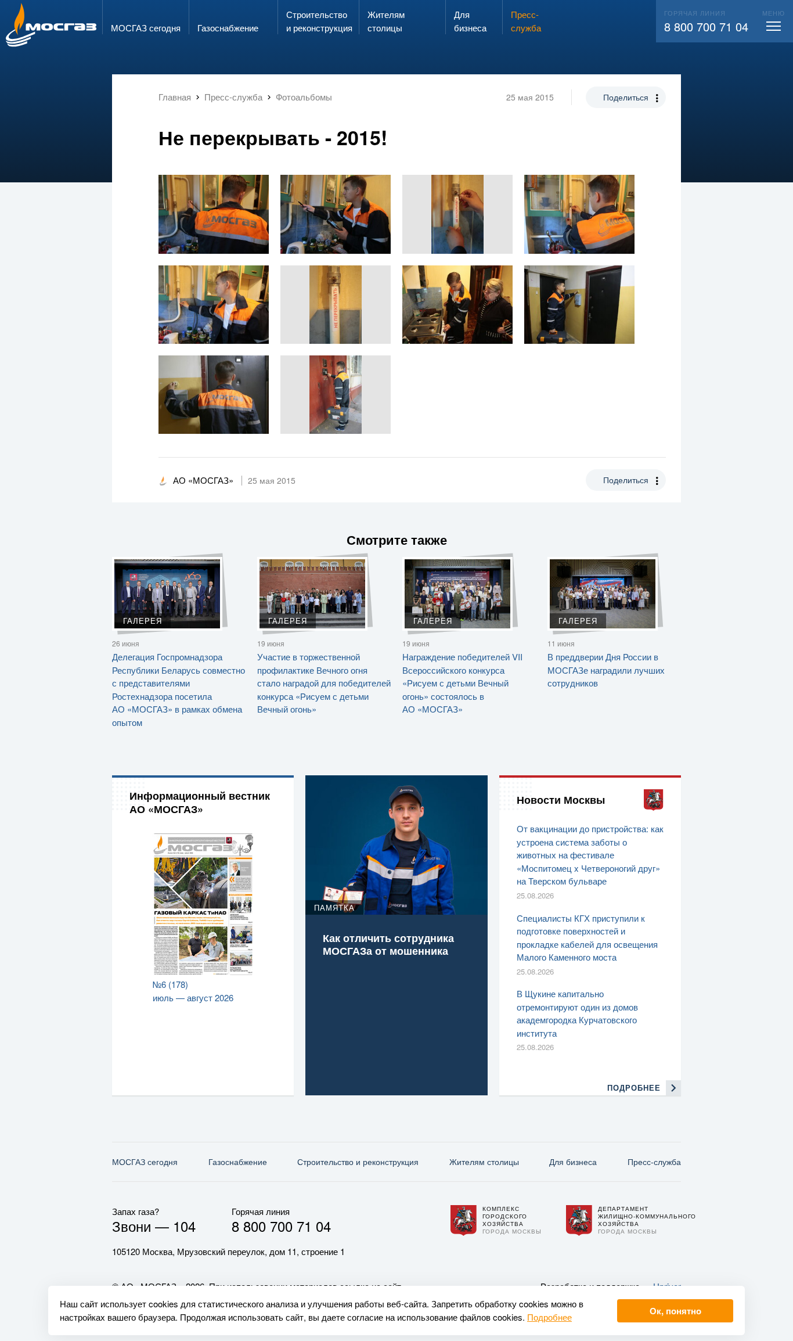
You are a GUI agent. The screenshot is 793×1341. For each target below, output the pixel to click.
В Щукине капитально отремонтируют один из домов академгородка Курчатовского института (577, 1013)
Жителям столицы (484, 1161)
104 (184, 1226)
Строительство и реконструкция (358, 1161)
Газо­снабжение (237, 1161)
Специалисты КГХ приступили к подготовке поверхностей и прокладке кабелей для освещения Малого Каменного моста (587, 937)
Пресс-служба (654, 1161)
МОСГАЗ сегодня (145, 1161)
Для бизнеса (573, 1161)
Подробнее (549, 1317)
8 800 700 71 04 (706, 26)
